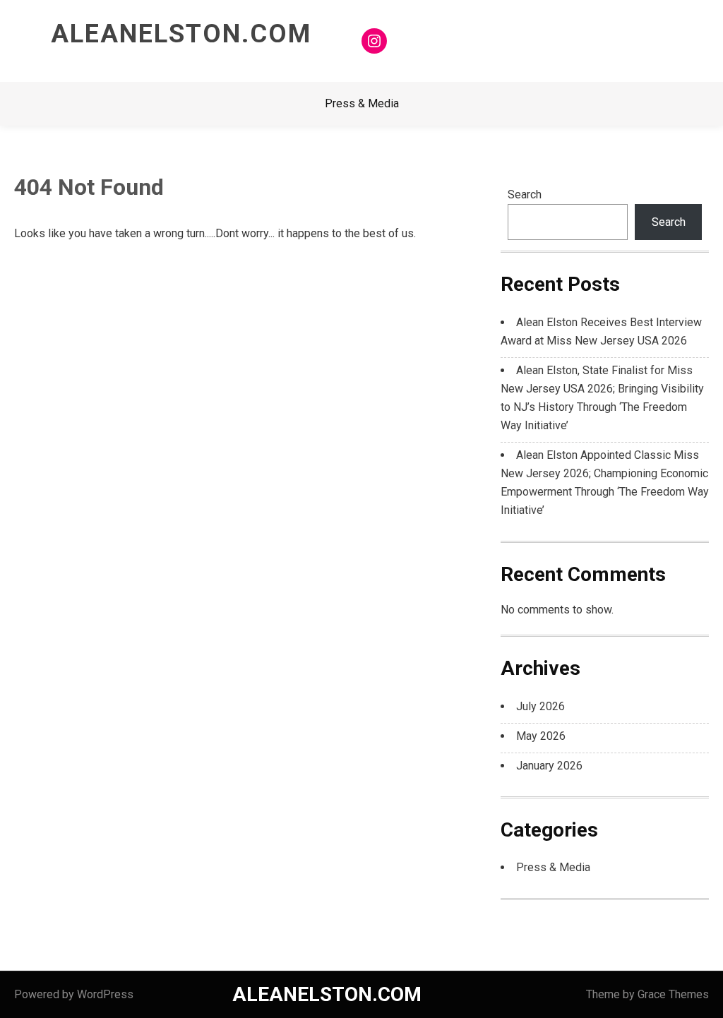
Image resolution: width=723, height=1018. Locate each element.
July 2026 (540, 706)
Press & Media (362, 103)
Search (525, 194)
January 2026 (549, 765)
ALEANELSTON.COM (181, 34)
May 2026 (541, 736)
